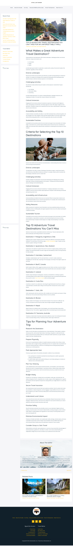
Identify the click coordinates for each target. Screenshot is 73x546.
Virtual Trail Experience (48, 517)
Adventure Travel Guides (8, 51)
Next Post (69, 470)
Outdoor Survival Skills (7, 57)
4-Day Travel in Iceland (39, 278)
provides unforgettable (50, 241)
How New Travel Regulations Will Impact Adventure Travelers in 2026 (9, 20)
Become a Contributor (30, 533)
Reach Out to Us (57, 517)
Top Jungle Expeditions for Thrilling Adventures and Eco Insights (8, 31)
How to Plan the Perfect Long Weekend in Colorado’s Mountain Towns (9, 26)
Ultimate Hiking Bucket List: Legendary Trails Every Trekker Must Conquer (9, 36)
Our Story (26, 517)
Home (13, 517)
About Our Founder (20, 517)
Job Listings (32, 530)
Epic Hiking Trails (6, 53)
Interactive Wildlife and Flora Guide (36, 517)
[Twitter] (36, 521)
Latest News (5, 55)
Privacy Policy (32, 529)
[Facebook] (33, 521)
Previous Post (23, 470)
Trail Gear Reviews (6, 59)
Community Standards (30, 535)
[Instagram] (40, 521)
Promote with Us (31, 532)
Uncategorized (6, 61)
